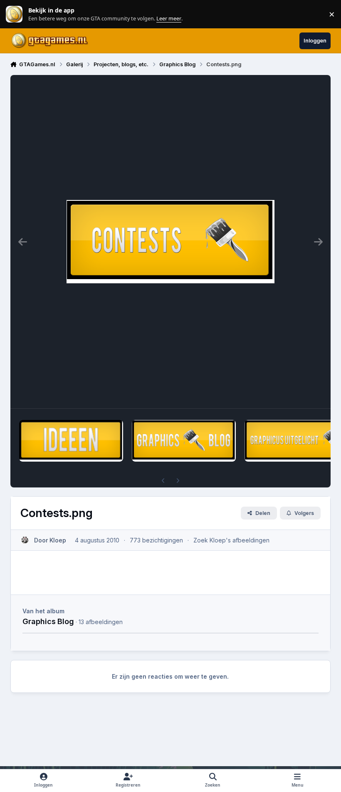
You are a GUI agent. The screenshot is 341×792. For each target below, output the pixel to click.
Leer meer (14, 14)
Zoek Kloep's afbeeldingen (231, 540)
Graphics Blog (48, 621)
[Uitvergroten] (170, 241)
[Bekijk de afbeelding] (71, 441)
